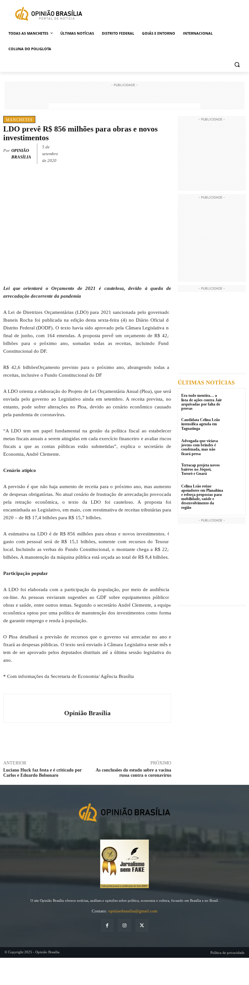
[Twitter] (135, 152)
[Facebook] (120, 152)
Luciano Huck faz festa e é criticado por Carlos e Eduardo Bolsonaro (42, 773)
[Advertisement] (124, 98)
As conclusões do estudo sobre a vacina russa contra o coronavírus (133, 773)
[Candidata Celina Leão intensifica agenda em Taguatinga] (234, 426)
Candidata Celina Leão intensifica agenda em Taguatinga (200, 424)
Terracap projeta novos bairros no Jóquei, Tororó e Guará (200, 469)
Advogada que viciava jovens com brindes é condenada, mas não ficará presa (199, 447)
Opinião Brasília (21, 153)
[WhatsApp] (150, 152)
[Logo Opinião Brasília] (49, 15)
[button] (236, 64)
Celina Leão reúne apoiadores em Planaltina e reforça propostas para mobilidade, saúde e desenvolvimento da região (202, 497)
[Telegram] (165, 152)
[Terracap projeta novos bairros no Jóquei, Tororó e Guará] (234, 471)
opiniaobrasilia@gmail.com (132, 911)
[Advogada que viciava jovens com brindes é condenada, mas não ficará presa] (234, 447)
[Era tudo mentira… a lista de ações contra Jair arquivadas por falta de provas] (234, 401)
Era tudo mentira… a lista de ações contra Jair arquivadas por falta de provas (201, 402)
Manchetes (19, 120)
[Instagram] (124, 925)
